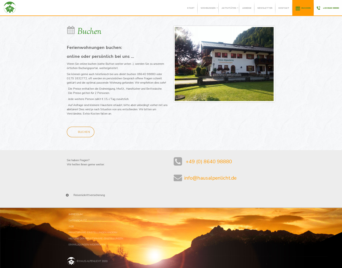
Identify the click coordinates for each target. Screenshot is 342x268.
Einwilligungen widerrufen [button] (87, 244)
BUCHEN (84, 132)
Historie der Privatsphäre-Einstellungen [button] (96, 238)
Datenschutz (78, 220)
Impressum (75, 214)
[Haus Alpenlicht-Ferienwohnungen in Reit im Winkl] (10, 8)
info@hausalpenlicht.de (210, 178)
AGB (71, 226)
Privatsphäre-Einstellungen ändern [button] (93, 232)
